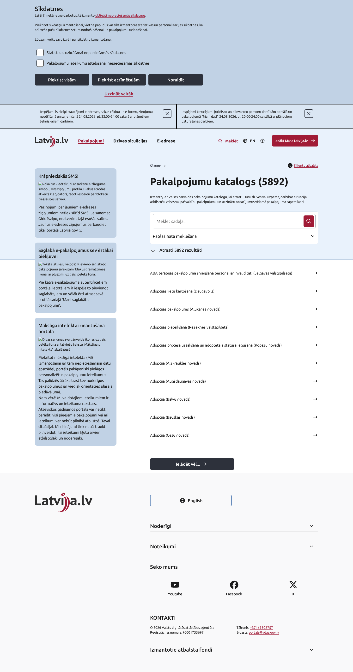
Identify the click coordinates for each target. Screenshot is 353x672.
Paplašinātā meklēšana (175, 236)
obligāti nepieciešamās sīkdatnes (120, 15)
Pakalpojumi (91, 140)
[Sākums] (75, 502)
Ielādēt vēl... (188, 464)
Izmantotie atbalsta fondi (181, 650)
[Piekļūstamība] (262, 141)
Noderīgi (160, 526)
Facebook (234, 594)
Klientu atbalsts (306, 165)
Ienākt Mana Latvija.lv (291, 141)
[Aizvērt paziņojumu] (167, 113)
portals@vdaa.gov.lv (264, 632)
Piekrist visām (62, 79)
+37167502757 (261, 627)
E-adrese (166, 140)
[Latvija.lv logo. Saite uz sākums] (51, 142)
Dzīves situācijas (130, 140)
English (195, 500)
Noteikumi (163, 546)
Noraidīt (175, 79)
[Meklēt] (309, 221)
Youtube (175, 594)
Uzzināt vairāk (118, 93)
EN (252, 141)
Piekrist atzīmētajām (119, 79)
